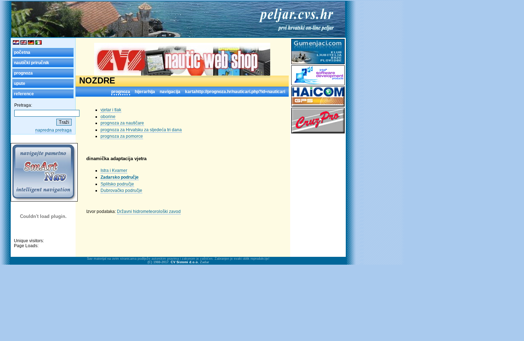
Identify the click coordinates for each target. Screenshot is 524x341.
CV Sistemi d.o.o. (185, 262)
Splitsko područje (117, 184)
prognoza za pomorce (122, 136)
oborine (108, 116)
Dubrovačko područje (121, 190)
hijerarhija (145, 91)
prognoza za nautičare (122, 123)
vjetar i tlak (111, 109)
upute (19, 83)
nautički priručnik (31, 62)
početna (22, 52)
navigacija (170, 91)
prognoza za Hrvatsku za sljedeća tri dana (141, 129)
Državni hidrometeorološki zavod (149, 211)
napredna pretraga (53, 130)
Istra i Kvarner (114, 170)
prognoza (23, 73)
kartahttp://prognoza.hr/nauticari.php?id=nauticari (235, 91)
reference (24, 93)
